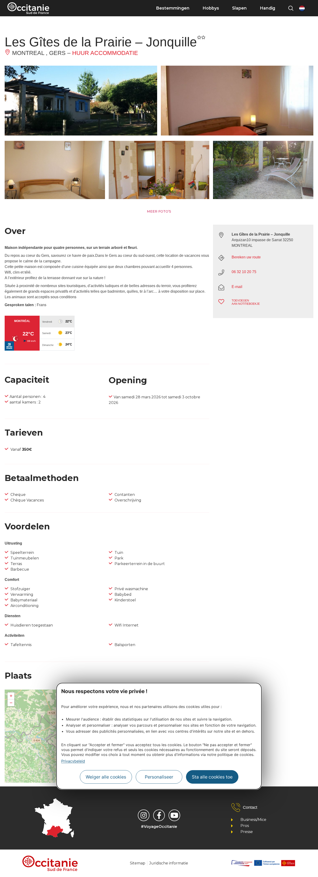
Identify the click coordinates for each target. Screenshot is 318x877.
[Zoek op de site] (290, 8)
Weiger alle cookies (106, 777)
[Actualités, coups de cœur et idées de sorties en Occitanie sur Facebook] (159, 815)
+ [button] (11, 696)
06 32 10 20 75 (244, 272)
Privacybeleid (73, 761)
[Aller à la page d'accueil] (28, 8)
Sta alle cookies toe (212, 777)
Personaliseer (159, 777)
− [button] (11, 703)
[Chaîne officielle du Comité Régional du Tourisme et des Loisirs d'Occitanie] (174, 815)
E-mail (237, 287)
